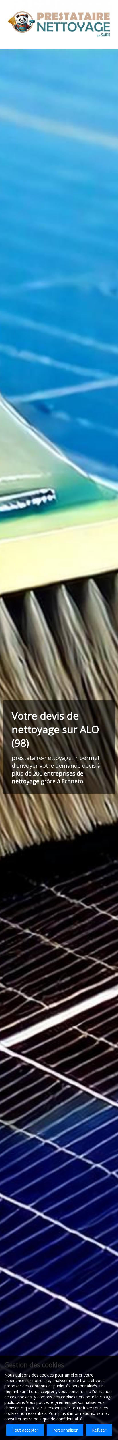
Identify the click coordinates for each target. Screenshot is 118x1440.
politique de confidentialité (58, 1419)
